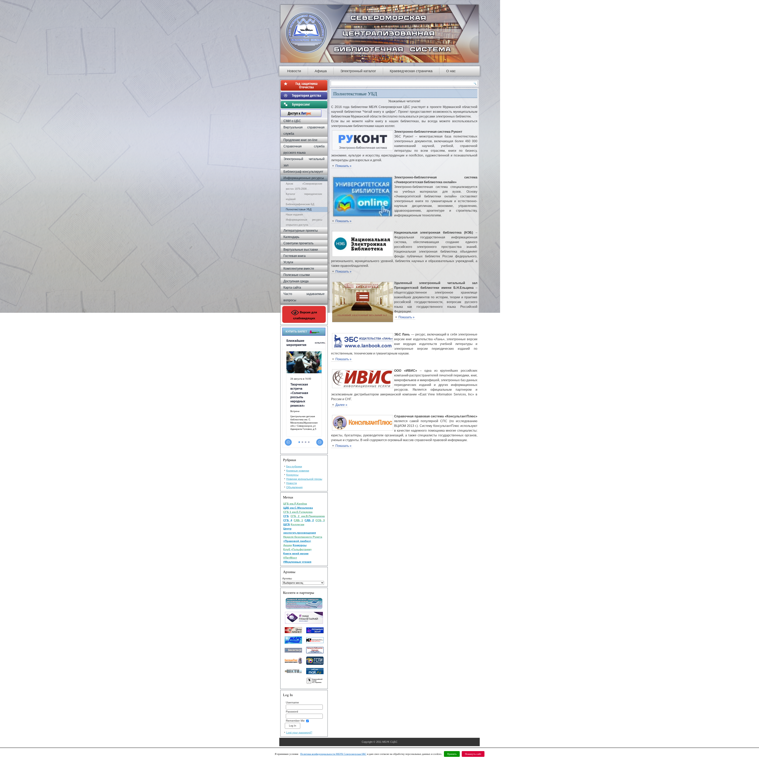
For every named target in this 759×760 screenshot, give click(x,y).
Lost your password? (299, 732)
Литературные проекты (300, 230)
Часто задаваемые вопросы (304, 297)
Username (292, 702)
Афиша (321, 71)
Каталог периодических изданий (304, 196)
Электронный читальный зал (304, 162)
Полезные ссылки (296, 275)
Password (292, 711)
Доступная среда (296, 281)
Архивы (287, 578)
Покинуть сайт (473, 753)
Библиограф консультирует (303, 171)
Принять (452, 753)
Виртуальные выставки (300, 249)
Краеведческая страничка (411, 71)
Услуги (288, 262)
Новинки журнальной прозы (304, 478)
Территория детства (306, 95)
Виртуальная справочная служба (304, 130)
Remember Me (295, 720)
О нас (451, 71)
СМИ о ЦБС (292, 121)
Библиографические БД (300, 204)
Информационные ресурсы (303, 178)
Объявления (294, 487)
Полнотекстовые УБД (299, 209)
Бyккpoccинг (306, 104)
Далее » (341, 405)
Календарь (291, 237)
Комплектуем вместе (298, 268)
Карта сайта (292, 287)
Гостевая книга (294, 256)
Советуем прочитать (298, 243)
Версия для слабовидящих (305, 315)
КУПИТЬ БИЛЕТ (296, 331)
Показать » (343, 166)
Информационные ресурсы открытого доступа (304, 222)
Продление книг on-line (300, 140)
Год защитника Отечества (306, 85)
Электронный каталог (358, 71)
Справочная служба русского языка (304, 149)
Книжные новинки (297, 470)
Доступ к (297, 113)
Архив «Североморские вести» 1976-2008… (304, 186)
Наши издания (294, 214)
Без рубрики (294, 466)
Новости (294, 71)
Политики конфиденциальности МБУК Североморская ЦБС (333, 753)
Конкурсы (292, 474)
